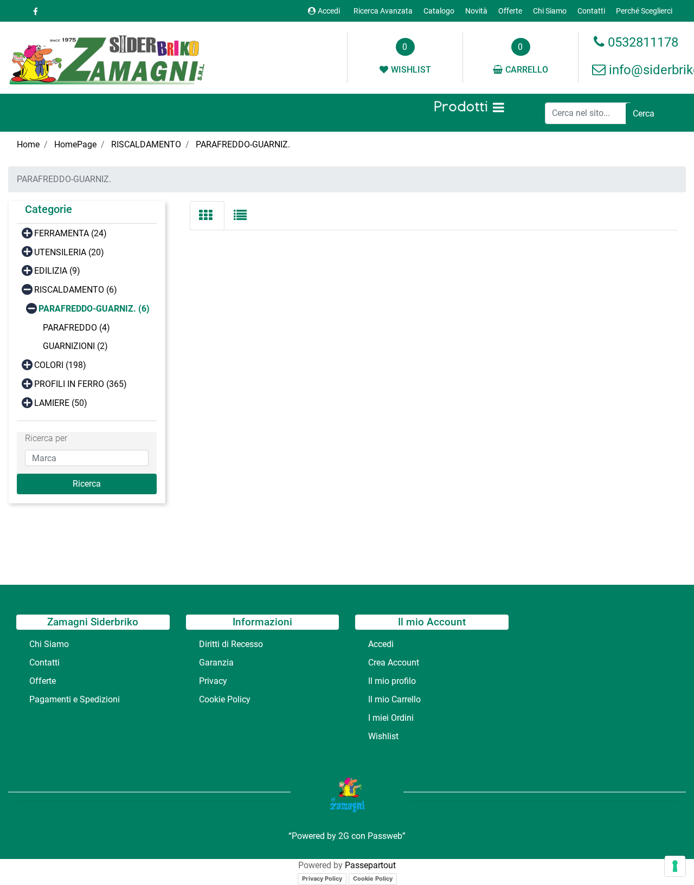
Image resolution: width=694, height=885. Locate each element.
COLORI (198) (60, 365)
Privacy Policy (322, 878)
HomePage (75, 144)
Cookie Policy (373, 878)
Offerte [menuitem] (510, 11)
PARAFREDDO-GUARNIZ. (243, 144)
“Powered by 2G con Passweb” (347, 836)
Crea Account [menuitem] (393, 662)
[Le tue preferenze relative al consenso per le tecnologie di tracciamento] (675, 866)
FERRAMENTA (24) (70, 233)
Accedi (329, 11)
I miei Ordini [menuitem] (391, 718)
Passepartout (370, 865)
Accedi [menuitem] (381, 644)
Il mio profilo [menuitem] (392, 681)
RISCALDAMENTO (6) (75, 290)
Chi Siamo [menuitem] (550, 11)
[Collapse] (27, 289)
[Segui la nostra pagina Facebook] (33, 12)
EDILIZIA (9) (57, 271)
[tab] (207, 215)
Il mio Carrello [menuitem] (394, 699)
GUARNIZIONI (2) (75, 346)
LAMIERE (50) (60, 403)
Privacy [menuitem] (213, 681)
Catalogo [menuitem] (438, 11)
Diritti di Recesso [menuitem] (231, 644)
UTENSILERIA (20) (69, 252)
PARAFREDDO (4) (76, 327)
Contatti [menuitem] (591, 11)
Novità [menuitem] (476, 11)
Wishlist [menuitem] (383, 736)
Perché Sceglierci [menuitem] (644, 11)
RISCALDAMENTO (146, 144)
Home (28, 144)
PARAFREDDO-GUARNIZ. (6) (94, 308)
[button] (643, 114)
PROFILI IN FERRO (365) (80, 384)
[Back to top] (663, 854)
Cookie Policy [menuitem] (224, 699)
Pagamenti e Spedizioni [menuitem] (74, 699)
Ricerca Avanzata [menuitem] (383, 11)
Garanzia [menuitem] (216, 662)
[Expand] (27, 232)
